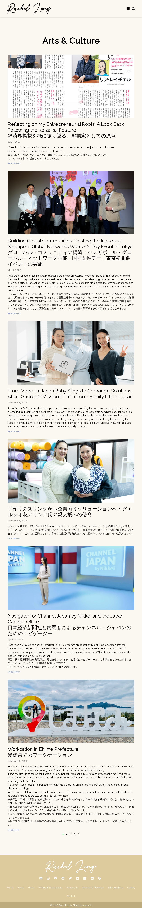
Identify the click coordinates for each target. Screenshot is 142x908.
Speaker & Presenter (93, 887)
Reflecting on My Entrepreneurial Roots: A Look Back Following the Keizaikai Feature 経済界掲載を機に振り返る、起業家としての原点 (66, 130)
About (20, 887)
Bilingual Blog (115, 887)
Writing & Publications (50, 887)
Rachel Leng (65, 905)
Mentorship (72, 887)
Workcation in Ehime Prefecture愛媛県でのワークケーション (43, 752)
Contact (71, 896)
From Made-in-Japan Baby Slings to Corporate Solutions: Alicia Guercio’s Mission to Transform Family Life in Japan (70, 394)
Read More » (14, 163)
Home (10, 887)
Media (31, 887)
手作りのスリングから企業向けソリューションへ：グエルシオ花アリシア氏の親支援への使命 (70, 512)
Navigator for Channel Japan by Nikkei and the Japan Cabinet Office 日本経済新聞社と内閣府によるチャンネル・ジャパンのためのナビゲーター (69, 624)
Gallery (131, 887)
